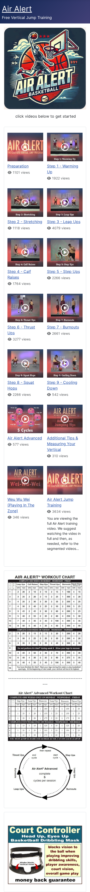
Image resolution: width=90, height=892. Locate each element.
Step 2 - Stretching (24, 221)
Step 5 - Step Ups (63, 271)
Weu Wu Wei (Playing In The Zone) (20, 505)
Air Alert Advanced (24, 438)
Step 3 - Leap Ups (63, 221)
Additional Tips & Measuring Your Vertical (62, 444)
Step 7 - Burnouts (63, 327)
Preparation (18, 166)
